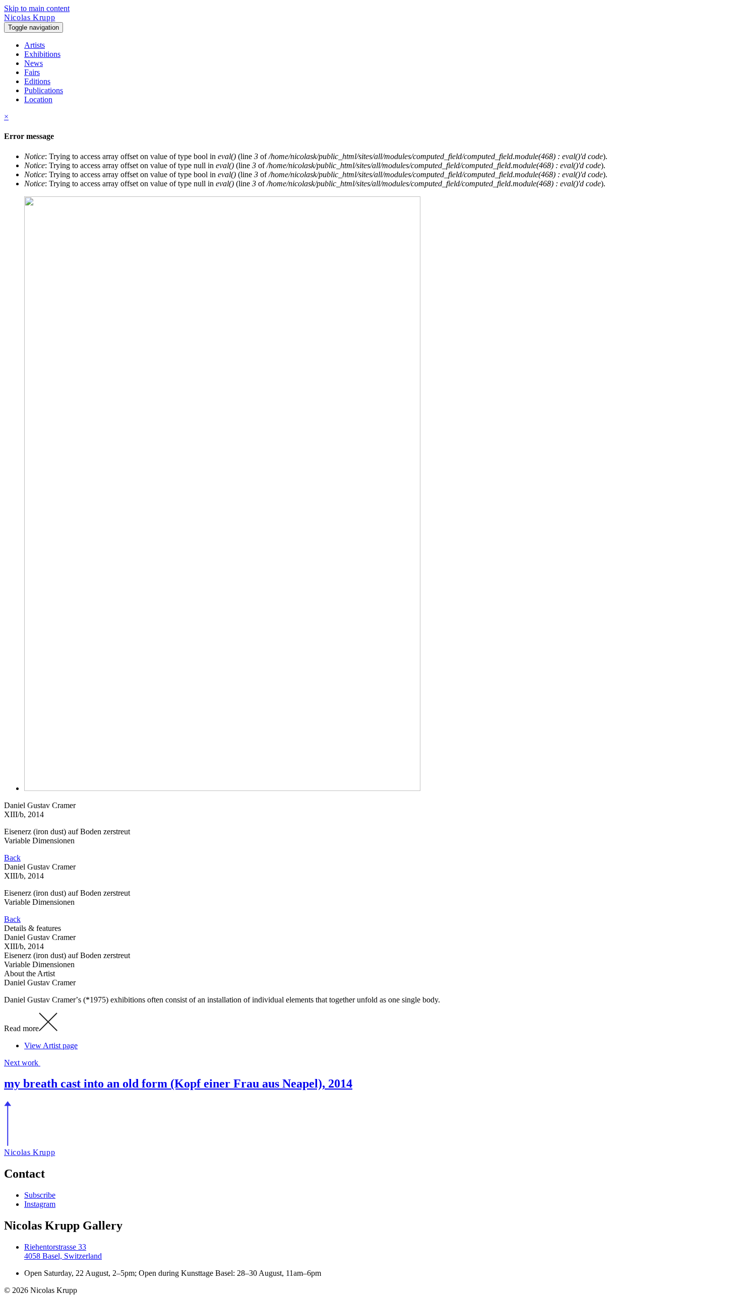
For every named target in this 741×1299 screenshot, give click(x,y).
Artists (34, 45)
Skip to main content (37, 8)
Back (12, 857)
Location (38, 99)
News (33, 63)
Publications (43, 90)
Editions (37, 81)
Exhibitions (42, 54)
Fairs (32, 72)
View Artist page (51, 1045)
